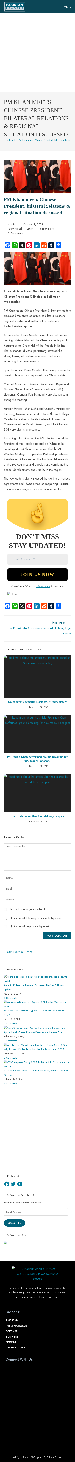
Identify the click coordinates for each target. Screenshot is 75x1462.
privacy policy (43, 586)
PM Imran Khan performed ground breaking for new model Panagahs (37, 758)
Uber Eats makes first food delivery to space (37, 816)
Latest (30, 229)
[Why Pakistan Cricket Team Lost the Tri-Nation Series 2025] (35, 1045)
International (15, 229)
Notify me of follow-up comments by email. (35, 918)
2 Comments (10, 1083)
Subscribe (14, 1223)
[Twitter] (13, 1184)
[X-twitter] (15, 1368)
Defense (12, 1331)
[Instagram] (28, 1368)
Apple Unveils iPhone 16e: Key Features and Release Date (33, 1032)
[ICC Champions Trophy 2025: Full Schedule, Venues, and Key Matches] (37, 1064)
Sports (11, 1342)
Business (12, 1337)
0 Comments (15, 233)
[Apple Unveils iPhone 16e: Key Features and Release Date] (34, 1027)
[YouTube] (20, 1184)
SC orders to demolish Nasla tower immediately (37, 701)
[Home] (5, 140)
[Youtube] (21, 1368)
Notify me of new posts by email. (29, 926)
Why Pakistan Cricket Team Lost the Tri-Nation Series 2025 (34, 1049)
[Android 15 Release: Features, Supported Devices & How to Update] (37, 978)
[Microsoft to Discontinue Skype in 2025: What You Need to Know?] (37, 1004)
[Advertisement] (37, 52)
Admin (11, 224)
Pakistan (12, 1320)
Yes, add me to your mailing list (28, 909)
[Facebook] (7, 1184)
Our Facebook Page (20, 951)
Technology (15, 1348)
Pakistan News (46, 229)
